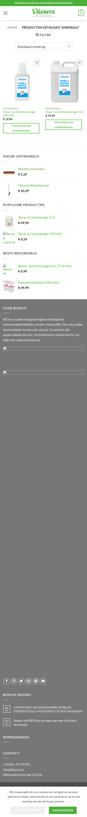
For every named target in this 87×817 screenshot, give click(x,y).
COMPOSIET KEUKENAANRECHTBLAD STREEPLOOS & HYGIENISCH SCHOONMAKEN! (48, 709)
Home (12, 27)
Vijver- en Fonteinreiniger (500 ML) (19, 113)
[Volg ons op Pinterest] (36, 681)
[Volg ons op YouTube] (43, 681)
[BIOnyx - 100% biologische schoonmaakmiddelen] (43, 13)
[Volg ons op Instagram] (14, 681)
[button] (5, 13)
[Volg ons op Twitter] (21, 681)
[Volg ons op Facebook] (6, 681)
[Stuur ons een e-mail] (28, 681)
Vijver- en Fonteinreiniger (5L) (64, 112)
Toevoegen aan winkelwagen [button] (21, 128)
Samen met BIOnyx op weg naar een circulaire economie (45, 722)
